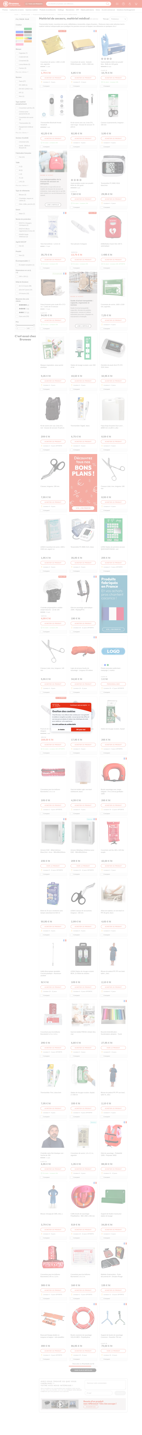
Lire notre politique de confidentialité (64, 724)
